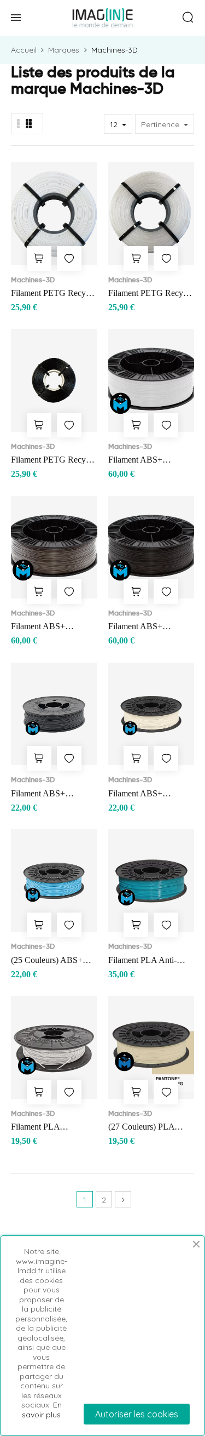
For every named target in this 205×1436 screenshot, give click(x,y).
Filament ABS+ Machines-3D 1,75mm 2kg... (147, 460)
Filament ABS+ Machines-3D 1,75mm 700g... (50, 794)
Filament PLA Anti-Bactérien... (142, 961)
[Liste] (29, 123)
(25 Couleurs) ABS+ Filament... (47, 961)
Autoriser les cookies (136, 1414)
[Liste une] (18, 123)
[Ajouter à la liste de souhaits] (69, 258)
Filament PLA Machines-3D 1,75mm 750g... (50, 1127)
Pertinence (161, 124)
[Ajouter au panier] (39, 258)
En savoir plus (42, 1410)
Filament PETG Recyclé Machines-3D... (53, 294)
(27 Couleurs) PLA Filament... (141, 1127)
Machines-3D (33, 279)
